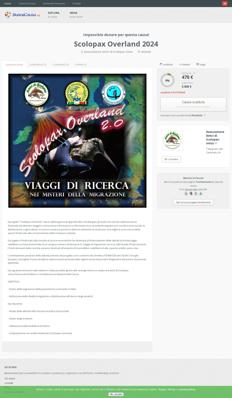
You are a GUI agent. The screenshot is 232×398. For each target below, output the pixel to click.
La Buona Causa (14, 64)
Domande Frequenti (54, 3)
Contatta (173, 159)
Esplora (53, 12)
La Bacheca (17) (37, 64)
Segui (202, 64)
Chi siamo (10, 378)
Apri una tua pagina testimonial (193, 202)
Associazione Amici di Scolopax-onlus (108, 51)
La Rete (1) (80, 64)
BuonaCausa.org (13, 373)
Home (8, 3)
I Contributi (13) (61, 64)
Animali (145, 51)
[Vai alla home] (23, 14)
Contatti (76, 3)
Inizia (73, 12)
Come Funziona (27, 3)
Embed (186, 64)
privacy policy (187, 389)
